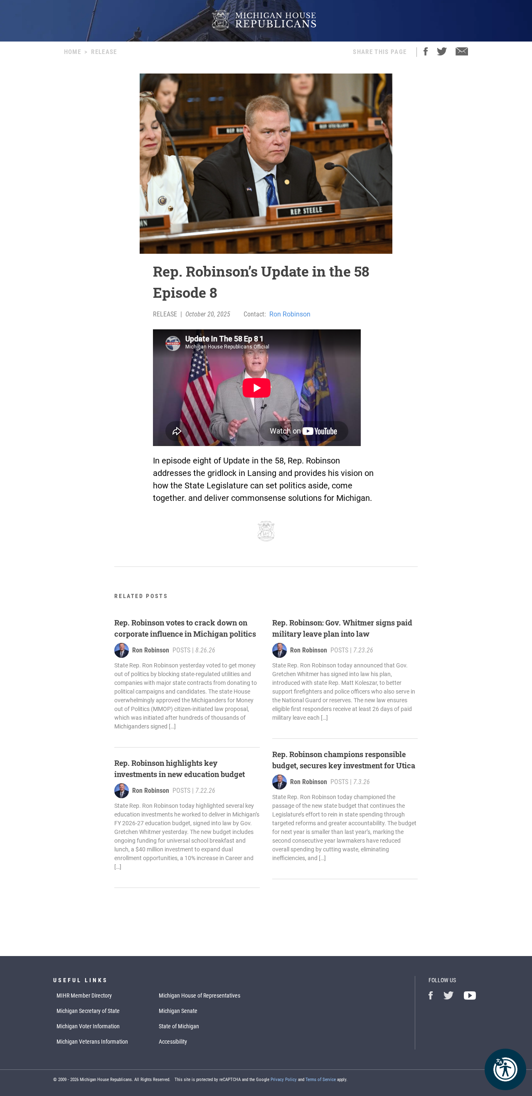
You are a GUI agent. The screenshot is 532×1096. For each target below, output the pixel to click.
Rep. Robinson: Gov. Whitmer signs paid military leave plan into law (342, 628)
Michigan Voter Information (88, 1026)
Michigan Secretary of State (88, 1011)
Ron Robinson (289, 314)
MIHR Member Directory (84, 995)
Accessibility (173, 1041)
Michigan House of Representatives (199, 995)
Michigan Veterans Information (92, 1041)
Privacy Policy (284, 1079)
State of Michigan (179, 1026)
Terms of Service (320, 1079)
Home (72, 52)
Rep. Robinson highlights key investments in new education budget (179, 768)
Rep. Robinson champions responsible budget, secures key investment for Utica (343, 759)
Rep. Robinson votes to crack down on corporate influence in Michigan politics (185, 628)
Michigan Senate (178, 1011)
